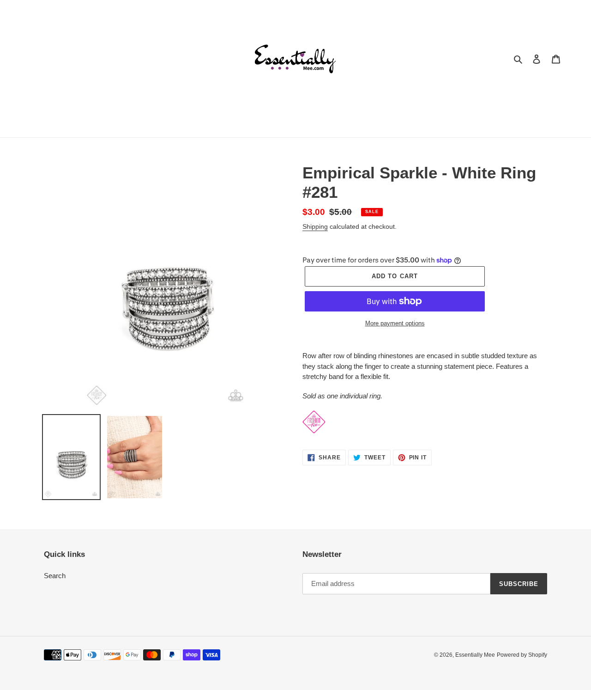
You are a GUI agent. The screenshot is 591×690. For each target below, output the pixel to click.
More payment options (395, 323)
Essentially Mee (475, 655)
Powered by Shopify (522, 655)
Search (55, 576)
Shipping (315, 226)
